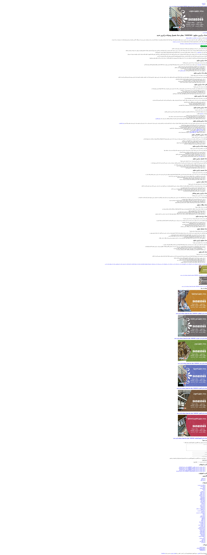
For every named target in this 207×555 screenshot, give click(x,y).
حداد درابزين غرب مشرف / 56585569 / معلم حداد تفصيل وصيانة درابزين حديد (190, 338)
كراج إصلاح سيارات (201, 528)
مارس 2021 (203, 480)
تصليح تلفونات (202, 498)
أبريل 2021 (203, 479)
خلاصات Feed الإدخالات (201, 548)
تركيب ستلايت (202, 494)
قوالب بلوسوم (173, 553)
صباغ (204, 514)
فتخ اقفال (203, 518)
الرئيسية (203, 3)
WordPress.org (202, 550)
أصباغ (204, 487)
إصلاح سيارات (202, 488)
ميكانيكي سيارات (202, 536)
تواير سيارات (202, 502)
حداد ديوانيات (202, 506)
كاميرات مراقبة (202, 527)
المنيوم (203, 489)
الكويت (198, 553)
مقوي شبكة (203, 534)
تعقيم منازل (203, 500)
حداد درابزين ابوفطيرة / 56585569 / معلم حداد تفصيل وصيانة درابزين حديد (191, 313)
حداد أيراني (201, 156)
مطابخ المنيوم (202, 532)
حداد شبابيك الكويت (195, 131)
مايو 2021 (203, 478)
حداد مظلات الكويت (192, 132)
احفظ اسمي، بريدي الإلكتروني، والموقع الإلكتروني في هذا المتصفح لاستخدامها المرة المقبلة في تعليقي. (187, 458)
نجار (204, 537)
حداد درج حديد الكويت (199, 130)
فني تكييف (203, 519)
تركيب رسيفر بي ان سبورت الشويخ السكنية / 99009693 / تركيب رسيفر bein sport (190, 471)
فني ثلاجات (203, 520)
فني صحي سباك (202, 521)
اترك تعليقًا (188, 37)
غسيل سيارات (202, 516)
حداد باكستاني (121, 123)
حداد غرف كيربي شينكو (201, 508)
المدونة (203, 4)
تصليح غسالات (202, 499)
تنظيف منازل (202, 501)
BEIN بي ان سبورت (201, 485)
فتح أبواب (203, 517)
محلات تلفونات (202, 531)
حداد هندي (201, 113)
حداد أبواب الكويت (199, 129)
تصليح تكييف (202, 497)
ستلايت (203, 513)
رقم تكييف (203, 511)
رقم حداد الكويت (182, 70)
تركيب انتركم (202, 492)
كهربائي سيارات (202, 529)
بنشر (204, 490)
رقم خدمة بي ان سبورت (200, 512)
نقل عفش (203, 540)
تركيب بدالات (202, 493)
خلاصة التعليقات (202, 549)
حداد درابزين (205, 32)
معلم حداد (199, 64)
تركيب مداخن (202, 496)
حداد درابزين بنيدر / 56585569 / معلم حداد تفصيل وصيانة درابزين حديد (192, 363)
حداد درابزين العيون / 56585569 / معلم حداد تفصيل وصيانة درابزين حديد (192, 413)
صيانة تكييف (202, 515)
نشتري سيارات (202, 538)
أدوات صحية (203, 486)
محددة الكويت (157, 118)
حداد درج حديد (202, 505)
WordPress (163, 553)
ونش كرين (203, 542)
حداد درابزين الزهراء (176, 41)
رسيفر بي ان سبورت (201, 510)
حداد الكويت (199, 52)
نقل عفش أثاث (202, 541)
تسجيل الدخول (202, 547)
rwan (206, 37)
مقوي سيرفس (202, 533)
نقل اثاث (203, 539)
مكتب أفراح (203, 535)
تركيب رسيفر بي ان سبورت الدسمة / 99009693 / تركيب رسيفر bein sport (192, 470)
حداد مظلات (203, 509)
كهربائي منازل (202, 530)
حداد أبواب (203, 503)
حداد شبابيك (203, 507)
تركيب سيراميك (202, 495)
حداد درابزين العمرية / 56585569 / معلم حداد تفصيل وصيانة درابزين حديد (192, 388)
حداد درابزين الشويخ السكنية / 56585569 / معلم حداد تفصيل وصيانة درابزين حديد (190, 438)
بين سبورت (203, 491)
